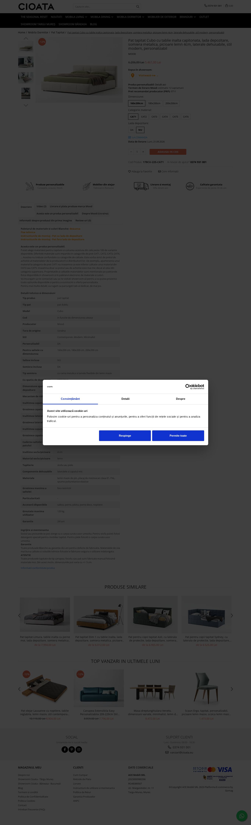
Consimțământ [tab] (70, 398)
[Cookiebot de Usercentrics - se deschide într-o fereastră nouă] (188, 386)
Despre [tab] (180, 398)
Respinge (125, 435)
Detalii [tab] (125, 398)
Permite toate (178, 435)
